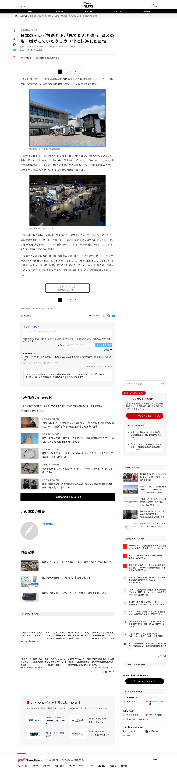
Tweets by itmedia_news (136, 675)
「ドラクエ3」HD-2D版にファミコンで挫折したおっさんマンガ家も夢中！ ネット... (55, 635)
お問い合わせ (59, 766)
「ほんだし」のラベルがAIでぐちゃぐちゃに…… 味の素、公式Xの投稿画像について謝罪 (146, 447)
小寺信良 (48, 524)
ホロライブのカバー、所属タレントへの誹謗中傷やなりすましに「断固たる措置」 (79, 662)
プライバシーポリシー (77, 766)
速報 (30, 11)
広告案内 (46, 766)
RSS (91, 766)
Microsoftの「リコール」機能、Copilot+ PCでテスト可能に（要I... (79, 635)
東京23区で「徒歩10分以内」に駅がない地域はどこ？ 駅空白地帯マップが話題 (146, 435)
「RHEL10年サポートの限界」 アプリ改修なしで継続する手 (103, 662)
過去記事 (146, 11)
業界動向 (59, 11)
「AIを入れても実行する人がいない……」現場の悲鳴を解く (32, 662)
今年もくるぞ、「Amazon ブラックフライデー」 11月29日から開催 (55, 662)
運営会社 (101, 766)
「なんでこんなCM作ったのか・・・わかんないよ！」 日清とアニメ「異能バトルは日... (103, 635)
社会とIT (88, 11)
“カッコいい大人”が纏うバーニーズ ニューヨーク (32, 634)
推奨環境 (124, 766)
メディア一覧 (22, 766)
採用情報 (113, 766)
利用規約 (155, 759)
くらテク (117, 11)
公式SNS (35, 766)
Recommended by (97, 672)
